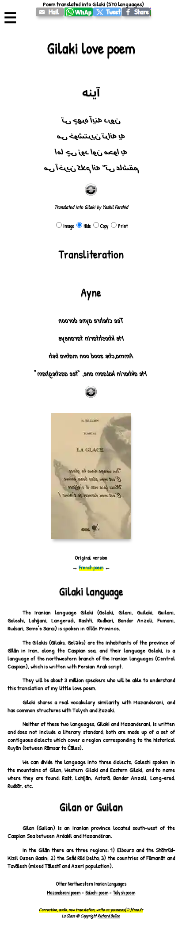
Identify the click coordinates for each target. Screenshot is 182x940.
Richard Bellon (109, 916)
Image (68, 226)
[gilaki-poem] (50, 12)
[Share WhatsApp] (78, 12)
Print (123, 226)
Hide (87, 226)
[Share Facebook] (136, 12)
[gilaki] (107, 12)
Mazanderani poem (63, 892)
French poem (91, 567)
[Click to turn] (91, 190)
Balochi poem (96, 892)
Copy (104, 226)
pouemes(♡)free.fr (127, 909)
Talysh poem (124, 892)
